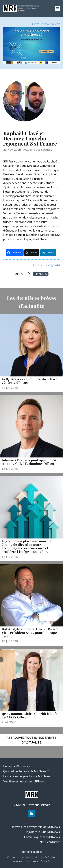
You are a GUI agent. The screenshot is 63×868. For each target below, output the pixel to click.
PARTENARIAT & (40, 24)
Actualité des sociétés (37, 149)
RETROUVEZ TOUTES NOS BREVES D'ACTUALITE (31, 740)
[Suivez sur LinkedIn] (31, 813)
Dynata (41, 274)
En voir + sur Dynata (46, 265)
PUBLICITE (54, 24)
